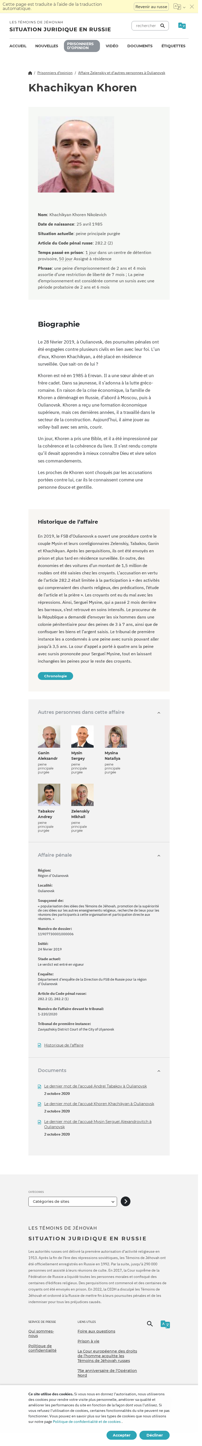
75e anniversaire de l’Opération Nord (107, 1373)
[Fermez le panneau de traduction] (192, 7)
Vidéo (112, 46)
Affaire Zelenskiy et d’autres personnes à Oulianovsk (121, 72)
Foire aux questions (96, 1331)
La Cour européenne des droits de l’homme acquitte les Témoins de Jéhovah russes (107, 1356)
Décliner (155, 1435)
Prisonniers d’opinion (80, 45)
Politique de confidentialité (42, 1348)
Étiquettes (173, 46)
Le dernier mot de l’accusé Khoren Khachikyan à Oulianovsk (99, 1103)
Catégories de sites (51, 1201)
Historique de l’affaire (63, 1045)
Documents (140, 46)
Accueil (17, 46)
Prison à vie (88, 1341)
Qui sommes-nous (41, 1333)
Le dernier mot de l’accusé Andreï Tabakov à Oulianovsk (95, 1086)
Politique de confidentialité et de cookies (87, 1421)
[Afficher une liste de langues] (179, 7)
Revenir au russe (151, 6)
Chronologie (55, 676)
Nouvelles (46, 46)
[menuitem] (17, 46)
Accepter (121, 1435)
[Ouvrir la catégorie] (125, 1201)
